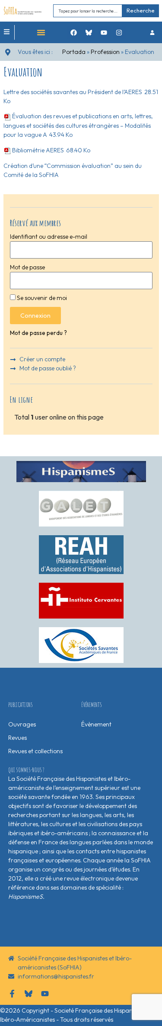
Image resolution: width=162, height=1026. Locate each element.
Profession (105, 52)
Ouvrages (22, 724)
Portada (74, 52)
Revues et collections (35, 751)
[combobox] (87, 10)
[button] (41, 32)
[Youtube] (104, 32)
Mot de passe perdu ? (38, 333)
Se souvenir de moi (41, 298)
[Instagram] (119, 32)
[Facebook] (73, 32)
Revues (17, 738)
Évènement (96, 724)
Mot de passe (27, 267)
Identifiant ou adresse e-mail (48, 236)
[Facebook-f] (12, 994)
